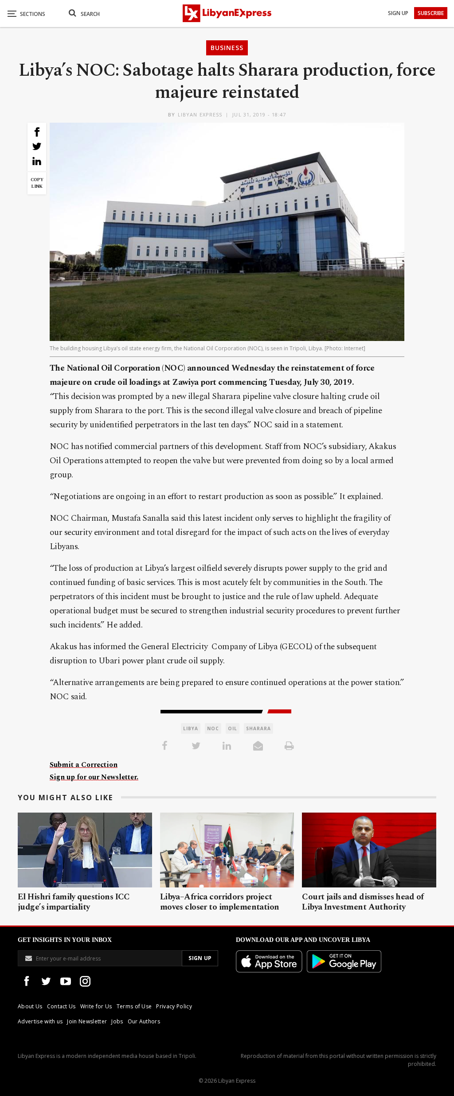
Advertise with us (40, 1021)
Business (227, 47)
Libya (190, 728)
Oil (232, 728)
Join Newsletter (87, 1021)
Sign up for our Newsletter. (94, 777)
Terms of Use (134, 1006)
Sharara (258, 728)
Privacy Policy (174, 1006)
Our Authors (144, 1021)
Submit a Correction (83, 764)
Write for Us (96, 1006)
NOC (213, 728)
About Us (30, 1006)
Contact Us (61, 1006)
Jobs (117, 1021)
